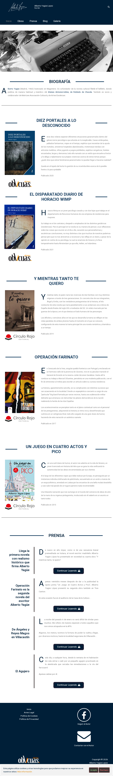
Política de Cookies (29, 716)
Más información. (24, 771)
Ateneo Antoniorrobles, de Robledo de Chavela (70, 92)
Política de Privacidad (29, 719)
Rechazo (104, 770)
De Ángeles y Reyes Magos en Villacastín (20, 633)
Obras (21, 21)
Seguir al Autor (84, 724)
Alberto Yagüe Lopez (43, 6)
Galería (56, 21)
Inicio (9, 21)
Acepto (93, 770)
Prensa (33, 21)
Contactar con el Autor (84, 745)
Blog (45, 21)
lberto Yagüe (14, 89)
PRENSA (56, 535)
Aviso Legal (29, 712)
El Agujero (22, 671)
